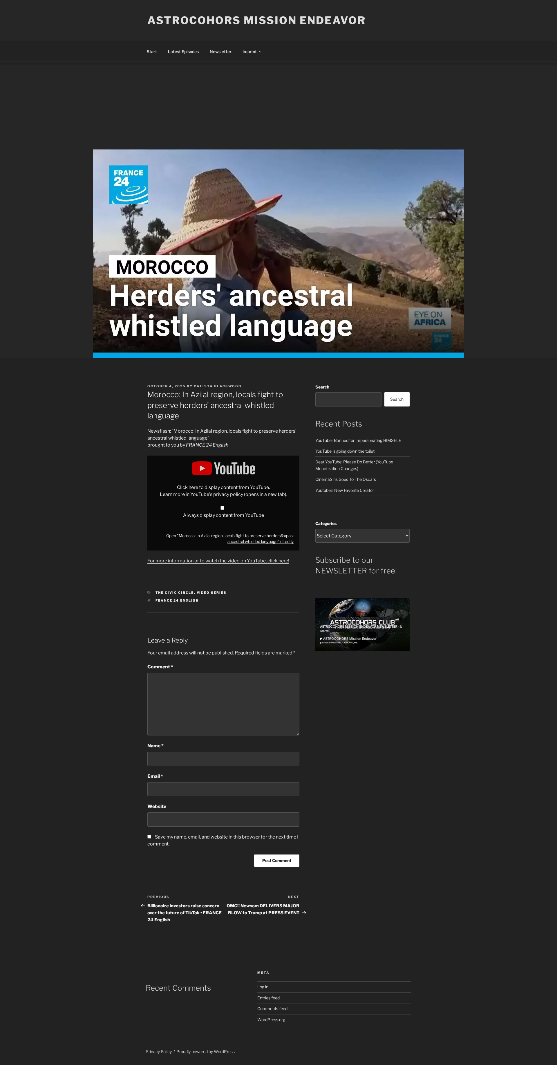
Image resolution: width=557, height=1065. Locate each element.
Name (155, 746)
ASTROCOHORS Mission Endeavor (256, 20)
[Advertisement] (278, 105)
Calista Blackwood (217, 386)
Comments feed (272, 1008)
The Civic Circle (174, 593)
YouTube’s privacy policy (238, 494)
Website (156, 806)
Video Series (212, 593)
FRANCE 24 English (177, 600)
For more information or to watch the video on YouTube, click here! (218, 561)
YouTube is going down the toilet (345, 451)
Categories (326, 523)
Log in (262, 986)
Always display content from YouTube (223, 515)
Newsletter (221, 51)
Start (152, 51)
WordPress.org (271, 1019)
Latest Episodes (183, 51)
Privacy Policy (159, 1051)
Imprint (250, 51)
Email (155, 776)
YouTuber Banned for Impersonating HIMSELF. (358, 440)
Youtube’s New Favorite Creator (344, 490)
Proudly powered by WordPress (205, 1051)
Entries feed (268, 997)
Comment (160, 667)
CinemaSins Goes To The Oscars (345, 479)
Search (322, 386)
